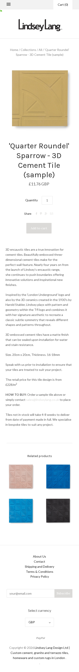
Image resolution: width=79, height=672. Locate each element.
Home (14, 50)
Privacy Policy (39, 576)
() (63, 4)
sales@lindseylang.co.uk (42, 399)
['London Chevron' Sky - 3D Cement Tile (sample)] (21, 511)
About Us (39, 556)
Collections (28, 50)
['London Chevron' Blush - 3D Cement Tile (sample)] (21, 476)
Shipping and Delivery (39, 566)
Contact (39, 561)
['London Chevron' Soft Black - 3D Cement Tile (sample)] (58, 511)
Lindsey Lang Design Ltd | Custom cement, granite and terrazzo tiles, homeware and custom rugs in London (40, 653)
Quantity (31, 200)
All (40, 50)
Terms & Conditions (39, 571)
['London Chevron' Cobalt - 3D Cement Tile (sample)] (58, 476)
